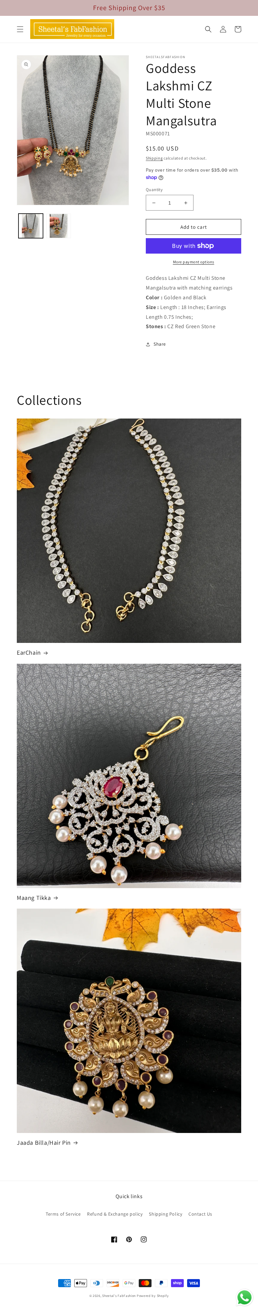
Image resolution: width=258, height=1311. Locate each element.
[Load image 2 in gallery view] (58, 226)
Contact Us (200, 1214)
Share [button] (160, 344)
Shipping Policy (165, 1214)
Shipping (154, 158)
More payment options (193, 261)
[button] (20, 29)
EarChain (29, 652)
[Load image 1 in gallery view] (30, 226)
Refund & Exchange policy (114, 1214)
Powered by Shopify (153, 1296)
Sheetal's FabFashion (119, 1296)
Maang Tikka (34, 898)
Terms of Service (63, 1214)
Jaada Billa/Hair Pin (44, 1142)
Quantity (154, 189)
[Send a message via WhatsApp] (244, 1297)
